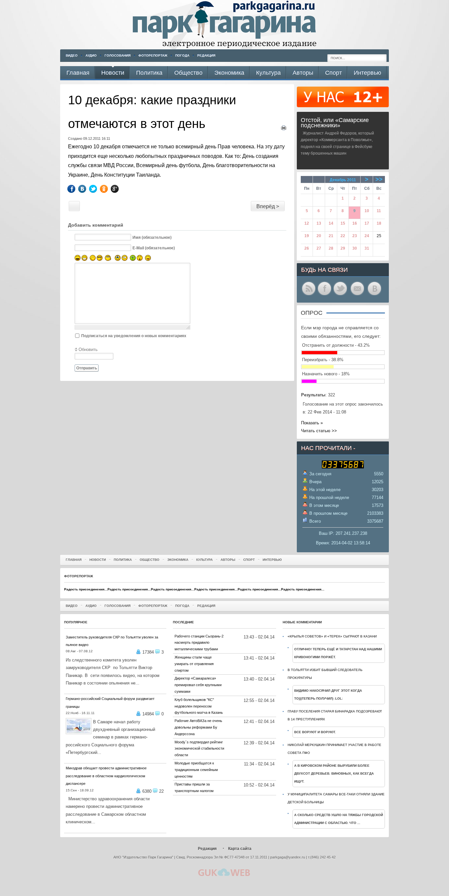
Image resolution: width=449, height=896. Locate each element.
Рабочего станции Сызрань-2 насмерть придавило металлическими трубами (199, 642)
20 (319, 236)
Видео (72, 55)
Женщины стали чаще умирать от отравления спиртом (194, 663)
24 (367, 236)
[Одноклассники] (108, 189)
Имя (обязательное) (152, 237)
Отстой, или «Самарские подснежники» (335, 123)
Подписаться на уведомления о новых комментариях (133, 336)
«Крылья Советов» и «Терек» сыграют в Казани (332, 636)
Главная (74, 559)
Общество (149, 559)
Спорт (249, 559)
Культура (204, 559)
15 (343, 223)
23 (354, 236)
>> (379, 179)
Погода (182, 55)
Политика (123, 559)
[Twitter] (98, 189)
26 (306, 248)
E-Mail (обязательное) (153, 247)
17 (367, 223)
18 (379, 223)
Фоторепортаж (152, 55)
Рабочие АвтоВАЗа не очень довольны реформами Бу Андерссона (198, 727)
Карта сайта (239, 848)
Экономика (177, 559)
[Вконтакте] (87, 189)
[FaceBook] (76, 189)
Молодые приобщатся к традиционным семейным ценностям (196, 769)
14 (331, 223)
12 (306, 223)
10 (367, 211)
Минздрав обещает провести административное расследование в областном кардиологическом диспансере (106, 775)
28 (331, 248)
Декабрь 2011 (343, 180)
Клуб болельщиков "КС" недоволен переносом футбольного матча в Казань (199, 706)
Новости (97, 559)
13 (319, 223)
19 (306, 236)
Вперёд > (267, 206)
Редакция (206, 55)
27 (319, 248)
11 (379, 211)
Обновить (88, 349)
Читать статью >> (319, 430)
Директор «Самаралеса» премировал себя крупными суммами (198, 684)
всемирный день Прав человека (215, 146)
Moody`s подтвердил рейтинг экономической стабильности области (199, 748)
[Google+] (119, 189)
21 (331, 236)
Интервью (272, 559)
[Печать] (283, 128)
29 (343, 248)
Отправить (86, 368)
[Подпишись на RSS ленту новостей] (309, 294)
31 (367, 248)
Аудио (91, 55)
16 (354, 223)
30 (354, 248)
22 (343, 236)
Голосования (117, 55)
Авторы (228, 559)
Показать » (312, 422)
